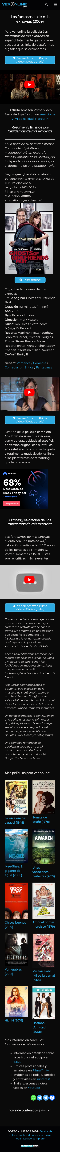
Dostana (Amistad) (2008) (39, 1027)
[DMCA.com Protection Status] (30, 1146)
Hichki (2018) (14, 1020)
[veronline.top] (14, 5)
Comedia (39, 363)
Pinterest (43, 1079)
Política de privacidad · (32, 1135)
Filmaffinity (41, 1070)
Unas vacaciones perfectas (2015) (43, 872)
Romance (24, 363)
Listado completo (34, 1138)
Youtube (34, 1088)
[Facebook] (52, 1098)
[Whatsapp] (33, 1098)
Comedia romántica (19, 367)
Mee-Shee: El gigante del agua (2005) (14, 871)
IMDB (17, 1062)
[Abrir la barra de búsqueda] (46, 5)
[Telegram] (39, 1098)
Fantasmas (44, 367)
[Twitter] (46, 1098)
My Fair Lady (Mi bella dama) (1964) (43, 976)
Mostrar (45, 1110)
